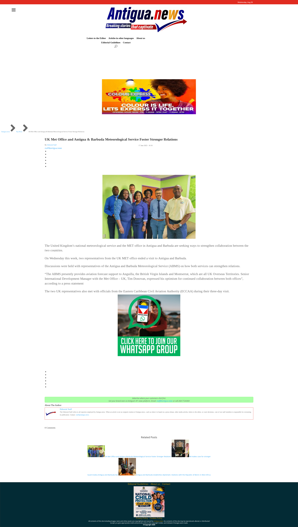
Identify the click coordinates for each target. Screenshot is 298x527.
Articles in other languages (121, 38)
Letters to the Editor (96, 38)
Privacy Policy (142, 518)
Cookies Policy (156, 518)
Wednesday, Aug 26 (245, 2)
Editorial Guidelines (110, 42)
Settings (225, 523)
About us (140, 38)
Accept (198, 523)
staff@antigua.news (53, 148)
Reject (211, 523)
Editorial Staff (52, 145)
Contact (126, 42)
